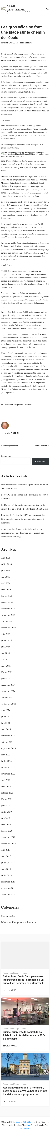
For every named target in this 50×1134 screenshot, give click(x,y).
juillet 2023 (6, 760)
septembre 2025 (8, 627)
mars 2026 (6, 589)
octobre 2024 (7, 697)
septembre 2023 (8, 748)
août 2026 (5, 557)
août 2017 (5, 849)
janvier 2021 (7, 805)
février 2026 (6, 595)
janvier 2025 (7, 678)
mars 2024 (6, 729)
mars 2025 (6, 665)
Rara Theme (32, 1125)
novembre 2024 (8, 691)
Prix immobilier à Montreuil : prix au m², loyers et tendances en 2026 (24, 486)
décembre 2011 (8, 881)
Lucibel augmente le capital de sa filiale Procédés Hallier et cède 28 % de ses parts (24, 1035)
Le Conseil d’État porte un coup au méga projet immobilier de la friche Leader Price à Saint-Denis (24, 506)
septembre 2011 (8, 888)
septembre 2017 (8, 843)
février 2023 (6, 767)
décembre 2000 (8, 894)
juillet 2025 (6, 640)
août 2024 (5, 710)
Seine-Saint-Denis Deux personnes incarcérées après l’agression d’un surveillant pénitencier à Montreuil (23, 980)
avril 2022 (5, 780)
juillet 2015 (6, 862)
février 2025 (6, 672)
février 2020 (6, 830)
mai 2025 (5, 652)
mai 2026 (5, 576)
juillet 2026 (6, 564)
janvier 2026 (7, 602)
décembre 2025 (8, 608)
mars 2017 (6, 856)
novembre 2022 (8, 773)
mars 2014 (6, 868)
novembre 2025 (8, 614)
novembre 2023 (8, 735)
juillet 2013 (6, 875)
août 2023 (5, 754)
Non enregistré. (8, 915)
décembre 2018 (8, 837)
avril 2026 (5, 583)
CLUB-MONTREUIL (16, 7)
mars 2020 (6, 824)
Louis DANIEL (9, 43)
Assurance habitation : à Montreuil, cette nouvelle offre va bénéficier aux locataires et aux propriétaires (25, 1091)
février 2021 (6, 799)
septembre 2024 (8, 703)
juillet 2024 (6, 716)
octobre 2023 (7, 741)
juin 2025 (5, 646)
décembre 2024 (8, 684)
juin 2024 (5, 722)
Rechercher (6, 455)
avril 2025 (5, 659)
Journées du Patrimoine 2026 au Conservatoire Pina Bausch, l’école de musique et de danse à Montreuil (22, 518)
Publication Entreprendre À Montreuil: (18, 405)
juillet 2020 (6, 811)
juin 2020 (5, 818)
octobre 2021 (7, 792)
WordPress (24, 1128)
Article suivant (41, 446)
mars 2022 (6, 786)
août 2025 (5, 633)
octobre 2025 (7, 621)
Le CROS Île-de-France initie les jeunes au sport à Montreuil (24, 496)
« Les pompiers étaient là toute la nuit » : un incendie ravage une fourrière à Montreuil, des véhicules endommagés (22, 532)
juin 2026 (5, 570)
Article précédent (10, 446)
